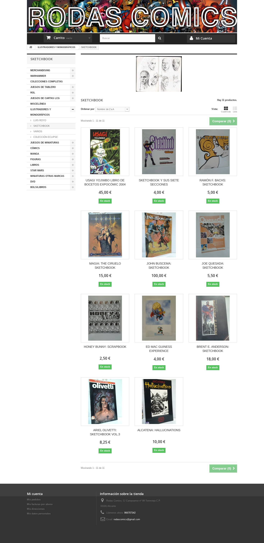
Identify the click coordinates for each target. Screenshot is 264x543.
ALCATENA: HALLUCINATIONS (158, 430)
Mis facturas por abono (40, 504)
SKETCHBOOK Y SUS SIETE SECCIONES (159, 182)
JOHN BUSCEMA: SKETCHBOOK (159, 265)
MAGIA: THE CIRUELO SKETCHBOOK (105, 265)
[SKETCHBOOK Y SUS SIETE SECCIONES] (158, 151)
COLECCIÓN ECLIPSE (45, 137)
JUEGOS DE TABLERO (43, 87)
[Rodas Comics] (132, 16)
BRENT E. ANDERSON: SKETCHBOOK (213, 349)
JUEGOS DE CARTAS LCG (45, 98)
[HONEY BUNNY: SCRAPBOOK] (105, 318)
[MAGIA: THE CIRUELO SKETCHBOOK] (105, 234)
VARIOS (37, 131)
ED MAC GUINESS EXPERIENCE (159, 349)
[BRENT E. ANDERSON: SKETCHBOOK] (212, 318)
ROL (32, 92)
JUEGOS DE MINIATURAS (44, 142)
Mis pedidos (34, 499)
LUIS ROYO (39, 120)
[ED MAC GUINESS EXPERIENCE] (158, 318)
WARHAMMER (38, 76)
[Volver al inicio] (30, 47)
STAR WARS (37, 170)
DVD (32, 181)
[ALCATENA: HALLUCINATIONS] (158, 401)
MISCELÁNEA (38, 103)
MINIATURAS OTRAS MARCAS (47, 176)
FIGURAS (35, 159)
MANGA (34, 153)
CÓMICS (35, 148)
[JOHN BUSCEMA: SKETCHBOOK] (158, 234)
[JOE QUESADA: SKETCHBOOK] (212, 234)
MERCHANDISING (40, 70)
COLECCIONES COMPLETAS (46, 81)
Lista (235, 112)
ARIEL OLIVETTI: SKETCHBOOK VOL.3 (105, 432)
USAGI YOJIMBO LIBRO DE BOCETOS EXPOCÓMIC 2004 (105, 182)
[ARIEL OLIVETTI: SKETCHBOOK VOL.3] (105, 401)
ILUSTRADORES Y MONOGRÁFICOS (40, 112)
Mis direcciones (36, 509)
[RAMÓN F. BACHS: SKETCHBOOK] (212, 151)
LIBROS (34, 165)
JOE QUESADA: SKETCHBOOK (213, 265)
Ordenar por (87, 109)
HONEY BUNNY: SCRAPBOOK (105, 347)
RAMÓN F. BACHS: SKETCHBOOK (213, 182)
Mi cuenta (35, 494)
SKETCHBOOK (41, 126)
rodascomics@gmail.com (127, 519)
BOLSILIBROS (38, 187)
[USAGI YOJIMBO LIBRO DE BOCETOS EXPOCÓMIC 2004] (105, 151)
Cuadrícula (226, 112)
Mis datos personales (39, 513)
